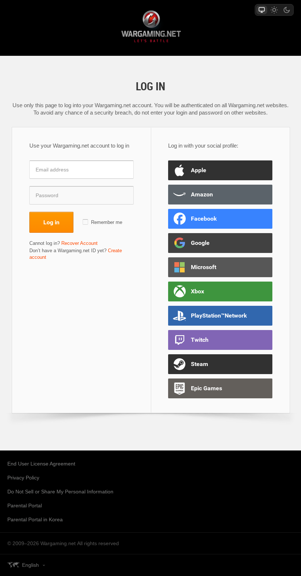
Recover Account (79, 243)
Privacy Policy (23, 478)
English (30, 565)
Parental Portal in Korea (35, 519)
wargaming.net (150, 28)
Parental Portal (24, 505)
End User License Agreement (41, 464)
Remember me (106, 222)
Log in (51, 222)
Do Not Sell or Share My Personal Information (60, 492)
